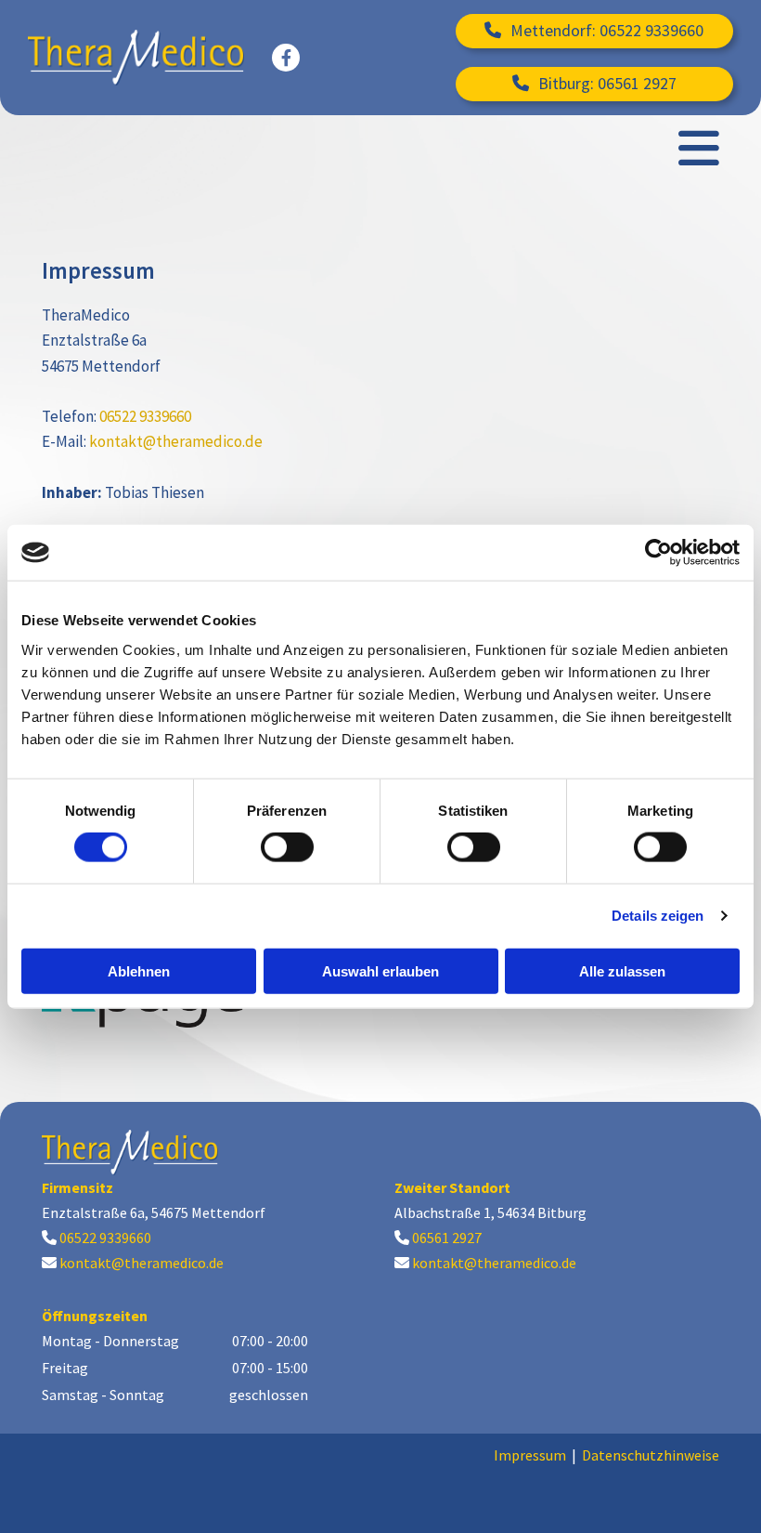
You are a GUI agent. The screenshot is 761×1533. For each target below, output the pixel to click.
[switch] (287, 847)
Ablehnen (139, 970)
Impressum (530, 1455)
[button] (594, 31)
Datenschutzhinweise (650, 1455)
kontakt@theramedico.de (176, 441)
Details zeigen (657, 916)
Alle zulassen (622, 970)
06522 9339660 (145, 416)
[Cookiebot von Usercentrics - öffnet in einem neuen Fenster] (658, 553)
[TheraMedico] (136, 57)
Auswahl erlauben (380, 970)
